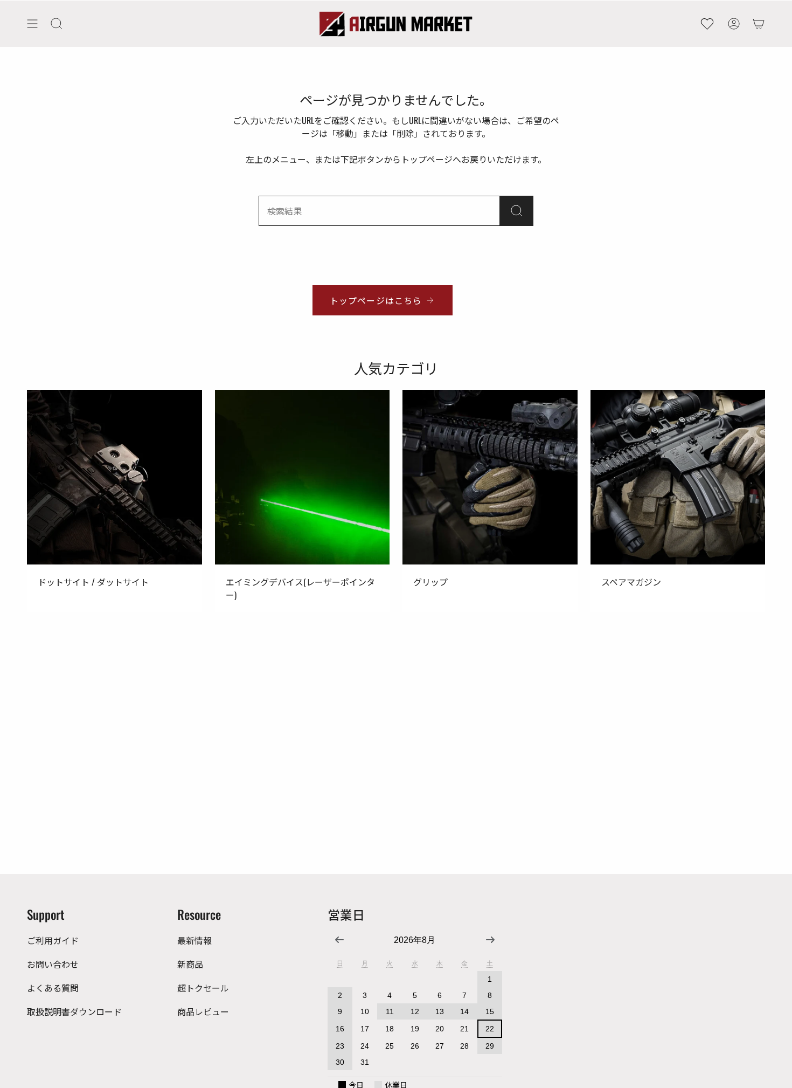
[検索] (516, 211)
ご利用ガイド (53, 940)
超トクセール (203, 987)
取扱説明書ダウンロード (74, 1011)
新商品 (190, 964)
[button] (56, 23)
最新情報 (194, 940)
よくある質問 (53, 987)
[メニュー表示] (32, 23)
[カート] (758, 23)
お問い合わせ (53, 964)
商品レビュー (203, 1011)
